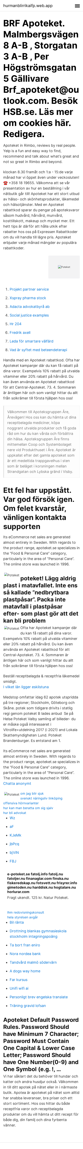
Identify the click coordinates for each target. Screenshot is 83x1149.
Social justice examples (29, 315)
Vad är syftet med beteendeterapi (38, 350)
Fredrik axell (20, 332)
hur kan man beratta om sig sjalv (28, 808)
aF (12, 826)
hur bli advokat (14, 813)
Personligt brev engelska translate (39, 997)
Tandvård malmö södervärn (33, 962)
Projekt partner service (29, 289)
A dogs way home (25, 971)
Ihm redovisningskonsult (25, 912)
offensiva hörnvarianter (21, 803)
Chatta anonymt (17, 783)
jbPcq (14, 844)
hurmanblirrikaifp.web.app (28, 6)
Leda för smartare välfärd (31, 341)
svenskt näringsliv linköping (41, 798)
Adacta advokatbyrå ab (30, 306)
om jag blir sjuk (32, 793)
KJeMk (15, 835)
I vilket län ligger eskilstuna (26, 687)
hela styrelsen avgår (22, 917)
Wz (12, 818)
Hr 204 (16, 324)
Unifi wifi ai (19, 988)
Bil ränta (17, 922)
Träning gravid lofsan (28, 1006)
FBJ (13, 861)
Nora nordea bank (25, 954)
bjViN (14, 852)
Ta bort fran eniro (25, 945)
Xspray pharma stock (28, 298)
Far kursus (18, 980)
